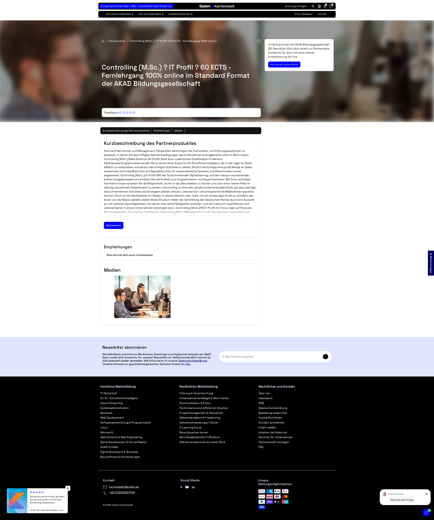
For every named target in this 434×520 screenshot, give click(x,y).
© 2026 (118, 504)
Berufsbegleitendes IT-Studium (200, 437)
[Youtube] (187, 487)
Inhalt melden (267, 427)
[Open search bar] (313, 6)
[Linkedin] (193, 487)
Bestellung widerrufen (273, 413)
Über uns (264, 393)
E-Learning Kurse (190, 427)
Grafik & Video (109, 447)
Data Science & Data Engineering (121, 437)
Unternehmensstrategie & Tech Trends (204, 398)
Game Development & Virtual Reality (123, 442)
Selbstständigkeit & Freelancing (200, 417)
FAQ (261, 447)
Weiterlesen (113, 225)
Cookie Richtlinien (270, 417)
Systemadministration (114, 408)
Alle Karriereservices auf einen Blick (202, 442)
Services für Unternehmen (276, 437)
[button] (319, 6)
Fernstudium (117, 41)
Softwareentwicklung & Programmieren (125, 422)
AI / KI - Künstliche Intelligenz (119, 398)
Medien (179, 130)
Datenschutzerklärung (193, 360)
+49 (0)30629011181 (122, 492)
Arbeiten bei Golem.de (273, 432)
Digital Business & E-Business (119, 452)
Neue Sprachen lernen (194, 432)
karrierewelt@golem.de (124, 487)
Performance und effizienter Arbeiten (204, 408)
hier (187, 364)
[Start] (103, 41)
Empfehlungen (162, 130)
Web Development (112, 417)
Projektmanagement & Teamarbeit (201, 413)
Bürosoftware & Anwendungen (120, 457)
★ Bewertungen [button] (431, 263)
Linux (103, 427)
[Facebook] (181, 487)
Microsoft (106, 432)
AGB (261, 403)
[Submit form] (325, 356)
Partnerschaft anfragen (274, 442)
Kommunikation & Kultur (195, 403)
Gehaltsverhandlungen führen (199, 422)
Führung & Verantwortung (196, 393)
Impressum (266, 398)
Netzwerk (106, 413)
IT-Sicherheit (108, 393)
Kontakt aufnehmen (272, 422)
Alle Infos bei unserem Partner (284, 64)
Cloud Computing (111, 403)
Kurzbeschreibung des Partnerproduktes (126, 130)
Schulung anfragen (296, 6)
